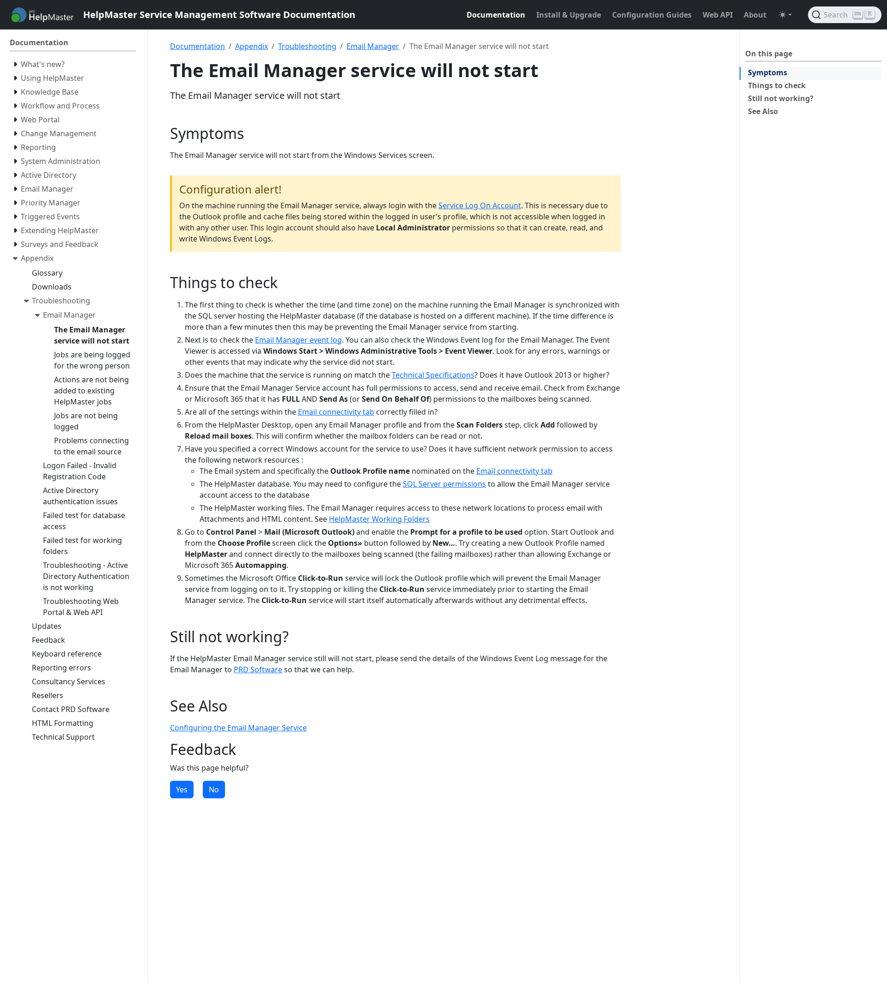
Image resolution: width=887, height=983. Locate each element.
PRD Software (258, 669)
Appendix (251, 46)
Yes (182, 789)
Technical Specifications (433, 375)
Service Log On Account (479, 205)
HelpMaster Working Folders (379, 519)
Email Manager (372, 46)
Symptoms (767, 72)
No (214, 789)
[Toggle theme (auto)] (785, 15)
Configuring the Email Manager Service (238, 728)
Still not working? (781, 98)
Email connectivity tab (336, 412)
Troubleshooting (307, 46)
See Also (763, 111)
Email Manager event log (298, 340)
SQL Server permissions (444, 484)
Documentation (197, 46)
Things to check (777, 85)
